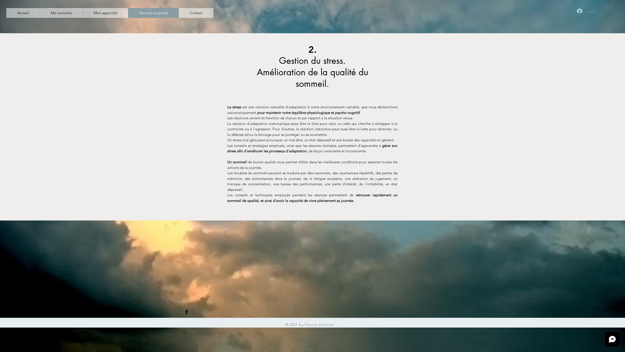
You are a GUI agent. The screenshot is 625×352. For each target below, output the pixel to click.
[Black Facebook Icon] (186, 312)
